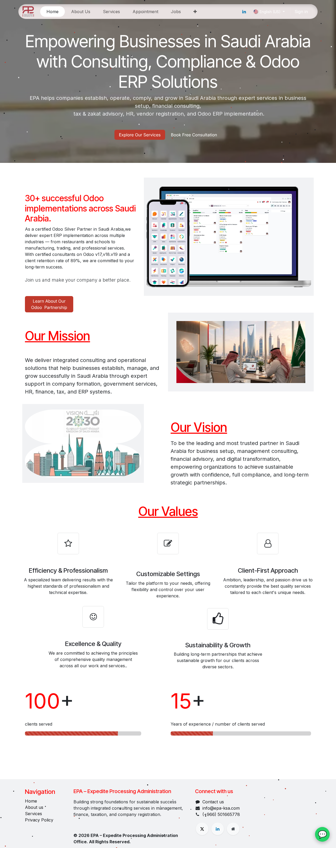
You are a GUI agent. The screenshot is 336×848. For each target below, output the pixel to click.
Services (33, 813)
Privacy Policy (39, 820)
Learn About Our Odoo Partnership (49, 304)
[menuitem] (52, 11)
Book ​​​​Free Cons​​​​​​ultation (194, 134)
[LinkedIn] (244, 11)
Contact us (213, 801)
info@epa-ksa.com (221, 808)
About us (34, 807)
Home (31, 801)
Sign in (301, 11)
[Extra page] (233, 829)
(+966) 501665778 (221, 814)
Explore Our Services (140, 134)
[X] (202, 829)
